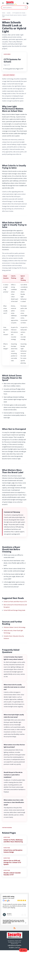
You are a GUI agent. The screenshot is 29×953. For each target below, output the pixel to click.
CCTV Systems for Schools (18, 13)
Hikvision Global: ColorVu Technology (14, 627)
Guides (8, 13)
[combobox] (12, 7)
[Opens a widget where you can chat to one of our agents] (23, 950)
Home (3, 13)
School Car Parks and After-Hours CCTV (15, 601)
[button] (25, 915)
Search (25, 7)
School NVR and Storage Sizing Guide (14, 610)
